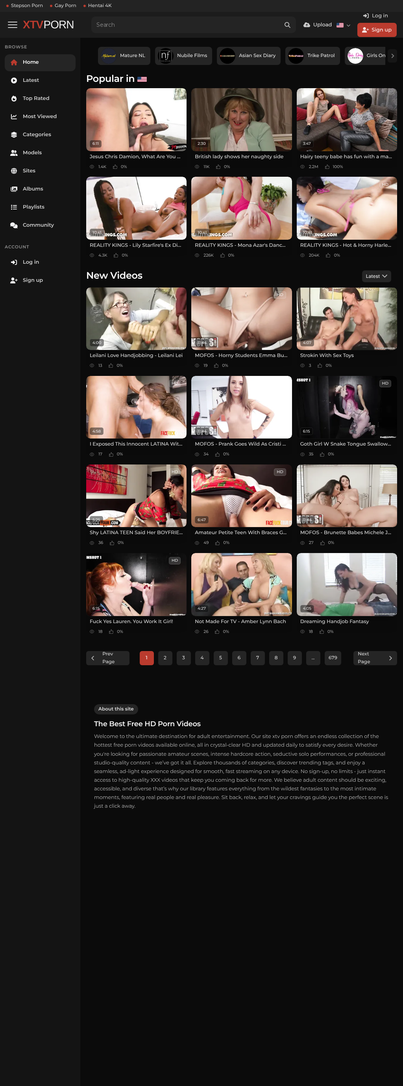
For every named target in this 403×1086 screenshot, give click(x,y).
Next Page (364, 658)
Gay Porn (65, 6)
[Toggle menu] (12, 25)
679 (333, 658)
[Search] (287, 25)
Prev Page (108, 658)
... (312, 658)
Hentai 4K (100, 6)
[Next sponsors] (392, 56)
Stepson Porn (27, 6)
